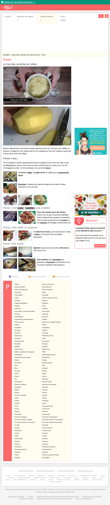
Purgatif (17, 458)
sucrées (76, 480)
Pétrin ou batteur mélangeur (24, 352)
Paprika (17, 306)
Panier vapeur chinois (49, 298)
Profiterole (18, 447)
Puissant (17, 452)
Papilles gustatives (21, 303)
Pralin (16, 436)
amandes (57, 259)
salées (42, 480)
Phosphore (46, 357)
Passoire (45, 317)
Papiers (44, 300)
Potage (17, 428)
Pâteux (17, 325)
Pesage (45, 344)
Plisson (17, 390)
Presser (17, 441)
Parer (44, 55)
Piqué (44, 374)
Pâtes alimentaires (19, 480)
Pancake (45, 295)
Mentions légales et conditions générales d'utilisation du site (58, 496)
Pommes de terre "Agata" (24, 420)
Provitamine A (47, 449)
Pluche (17, 392)
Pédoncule (18, 336)
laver (37, 234)
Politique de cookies (26, 498)
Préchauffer (19, 438)
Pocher (44, 395)
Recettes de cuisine (25, 16)
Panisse (17, 300)
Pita (16, 379)
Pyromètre (46, 458)
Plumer (44, 392)
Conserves (72, 475)
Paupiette (18, 327)
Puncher (45, 452)
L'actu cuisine (63, 18)
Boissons (41, 475)
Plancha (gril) (46, 382)
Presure (17, 444)
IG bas (76, 478)
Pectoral (17, 333)
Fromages (67, 478)
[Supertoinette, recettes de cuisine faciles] (8, 7)
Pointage (45, 401)
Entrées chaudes (40, 478)
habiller (30, 208)
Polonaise (18, 414)
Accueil (8, 16)
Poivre (17, 409)
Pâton (44, 325)
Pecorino (18, 330)
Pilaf (16, 365)
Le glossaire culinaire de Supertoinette (25, 55)
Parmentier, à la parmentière (25, 311)
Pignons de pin (47, 363)
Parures (17, 314)
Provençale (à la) (21, 449)
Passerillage (19, 317)
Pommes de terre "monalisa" (25, 422)
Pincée (44, 371)
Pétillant (17, 346)
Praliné (44, 436)
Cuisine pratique (46, 16)
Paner (17, 298)
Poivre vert (46, 409)
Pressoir (45, 441)
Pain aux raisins (20, 287)
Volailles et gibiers (55, 482)
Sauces (50, 480)
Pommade (46, 414)
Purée (17, 455)
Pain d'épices (47, 287)
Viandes (86, 480)
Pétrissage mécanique (23, 357)
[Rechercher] (101, 16)
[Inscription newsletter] (91, 205)
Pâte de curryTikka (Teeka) (51, 322)
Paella (17, 284)
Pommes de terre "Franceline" (52, 420)
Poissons (33, 480)
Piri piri (44, 376)
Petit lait (44, 346)
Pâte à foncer (19, 322)
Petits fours (46, 349)
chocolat (50, 262)
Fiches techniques (66, 471)
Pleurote (45, 387)
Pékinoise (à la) (47, 336)
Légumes (85, 478)
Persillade (45, 341)
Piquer (17, 376)
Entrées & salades (24, 478)
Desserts (11, 478)
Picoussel (18, 363)
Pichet (17, 360)
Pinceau (17, 371)
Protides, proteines (48, 447)
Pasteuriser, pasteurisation (24, 319)
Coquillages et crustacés (88, 475)
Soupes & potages (63, 480)
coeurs (64, 220)
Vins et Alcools (97, 480)
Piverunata (18, 382)
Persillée (18, 344)
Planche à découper (49, 384)
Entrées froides (54, 478)
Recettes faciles (26, 471)
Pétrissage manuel (48, 355)
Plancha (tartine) (20, 384)
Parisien (45, 308)
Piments (45, 368)
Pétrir (44, 352)
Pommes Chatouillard (49, 417)
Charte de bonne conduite (92, 496)
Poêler (44, 398)
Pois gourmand (47, 406)
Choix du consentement (83, 498)
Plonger (45, 390)
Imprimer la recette (38, 277)
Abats (8, 475)
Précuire (45, 438)
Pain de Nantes (47, 290)
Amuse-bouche (19, 475)
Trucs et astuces (85, 471)
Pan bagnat (19, 295)
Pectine (44, 330)
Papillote (45, 303)
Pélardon (18, 338)
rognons (43, 223)
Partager (14, 277)
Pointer (17, 403)
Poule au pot (46, 430)
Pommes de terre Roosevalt (52, 422)
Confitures (61, 475)
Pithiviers (45, 379)
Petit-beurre (19, 349)
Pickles (44, 360)
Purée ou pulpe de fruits (50, 455)
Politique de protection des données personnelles (54, 498)
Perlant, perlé (19, 341)
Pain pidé (18, 292)
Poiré (16, 406)
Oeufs (94, 478)
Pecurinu (45, 333)
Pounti (17, 433)
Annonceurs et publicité (16, 496)
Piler (43, 365)
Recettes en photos (45, 471)
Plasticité (18, 387)
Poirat (44, 403)
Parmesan (45, 311)
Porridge (45, 425)
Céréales (50, 475)
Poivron (17, 411)
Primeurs (45, 444)
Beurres (31, 475)
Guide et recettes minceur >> (20, 2)
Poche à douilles (20, 395)
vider (20, 208)
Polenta (44, 411)
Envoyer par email (62, 277)
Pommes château (21, 417)
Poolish (17, 425)
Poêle (17, 398)
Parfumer (18, 308)
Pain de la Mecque (21, 290)
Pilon (16, 368)
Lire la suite (100, 246)
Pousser (45, 433)
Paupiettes (46, 327)
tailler (29, 172)
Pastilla (44, 319)
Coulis (103, 475)
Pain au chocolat (48, 284)
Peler (44, 338)
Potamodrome (47, 428)
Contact (31, 496)
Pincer (17, 374)
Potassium (18, 430)
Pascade (45, 314)
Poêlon (17, 401)
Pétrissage (18, 355)
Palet (44, 292)
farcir (48, 168)
